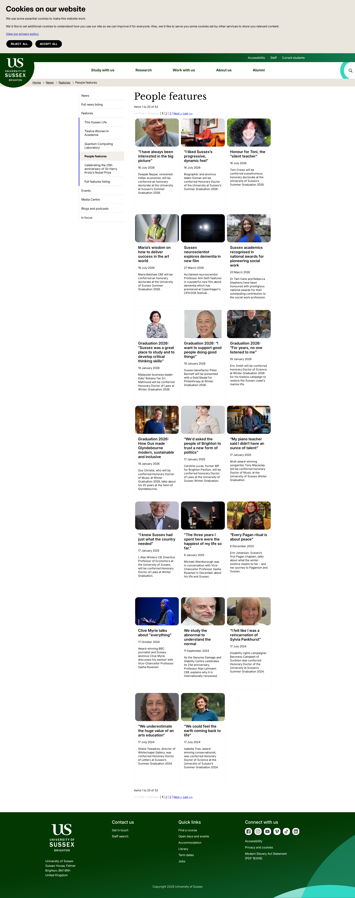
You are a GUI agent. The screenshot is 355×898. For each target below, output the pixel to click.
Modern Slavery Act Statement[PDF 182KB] (266, 856)
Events (86, 190)
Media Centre (90, 199)
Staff (273, 58)
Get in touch (120, 830)
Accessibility (256, 58)
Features (87, 113)
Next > (177, 113)
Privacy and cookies (259, 847)
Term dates (186, 855)
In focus (86, 217)
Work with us (184, 70)
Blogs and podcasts (95, 208)
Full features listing (97, 181)
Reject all (19, 44)
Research (144, 70)
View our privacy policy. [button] (22, 34)
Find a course (187, 830)
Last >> (188, 113)
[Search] (347, 70)
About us (224, 70)
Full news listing (92, 104)
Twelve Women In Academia (96, 133)
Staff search (120, 836)
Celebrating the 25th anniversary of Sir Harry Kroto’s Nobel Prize (100, 168)
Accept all (49, 44)
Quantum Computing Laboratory (98, 145)
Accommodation (189, 842)
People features (95, 156)
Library (183, 849)
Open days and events (193, 836)
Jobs (181, 861)
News (85, 95)
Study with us (102, 70)
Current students (293, 58)
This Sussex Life (95, 122)
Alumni (259, 70)
